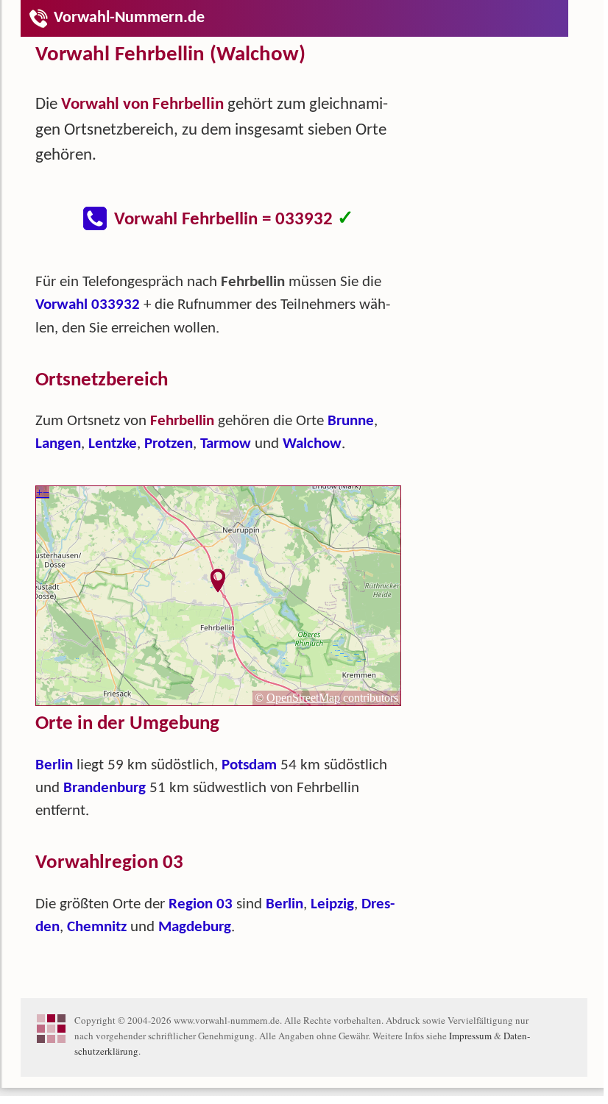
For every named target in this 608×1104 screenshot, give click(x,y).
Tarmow (225, 444)
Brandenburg (104, 788)
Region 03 (201, 904)
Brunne (351, 421)
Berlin (54, 765)
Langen (58, 444)
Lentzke (112, 444)
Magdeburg (194, 927)
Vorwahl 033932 (87, 305)
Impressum (470, 1035)
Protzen (168, 444)
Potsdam (249, 765)
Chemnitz (97, 927)
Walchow (312, 444)
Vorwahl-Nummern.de (129, 18)
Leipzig (332, 904)
